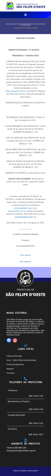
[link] (25, 5)
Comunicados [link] (17, 28)
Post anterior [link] (25, 255)
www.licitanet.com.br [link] (17, 211)
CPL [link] (23, 28)
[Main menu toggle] (25, 15)
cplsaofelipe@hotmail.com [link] (25, 217)
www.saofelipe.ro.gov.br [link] (24, 208)
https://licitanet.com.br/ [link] (15, 91)
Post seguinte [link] (25, 261)
